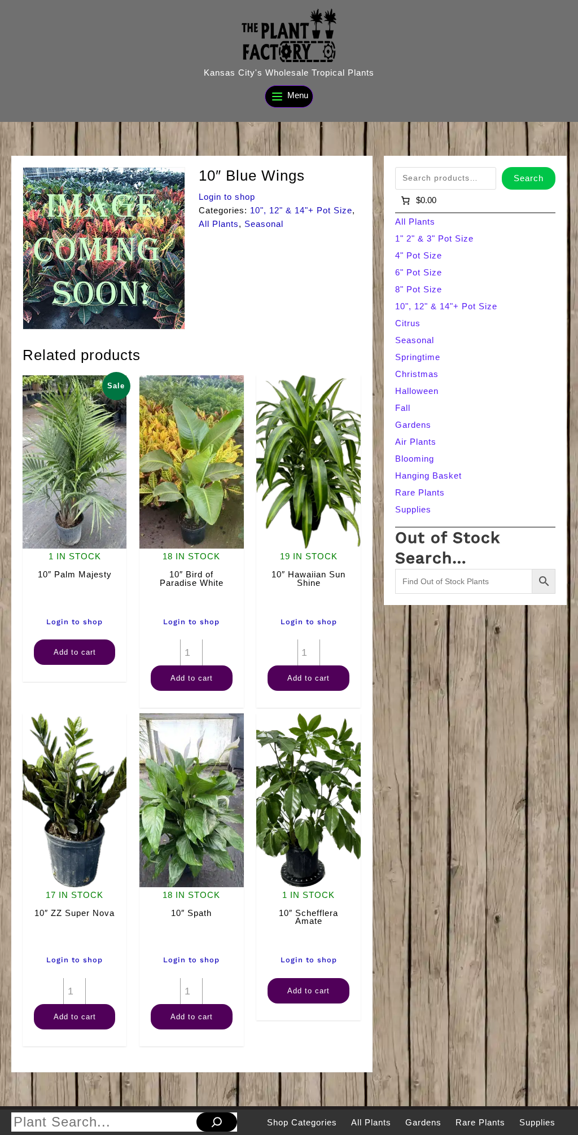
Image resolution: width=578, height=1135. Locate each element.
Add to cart (75, 652)
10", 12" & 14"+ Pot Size (301, 210)
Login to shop (227, 196)
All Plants (219, 224)
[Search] (216, 1122)
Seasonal (263, 224)
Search (529, 178)
